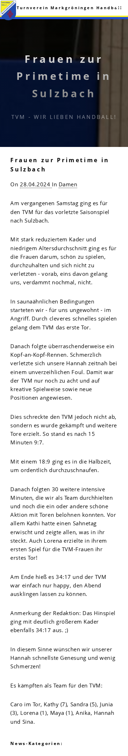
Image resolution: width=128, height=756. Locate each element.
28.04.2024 (36, 184)
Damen (68, 184)
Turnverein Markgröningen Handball (69, 7)
